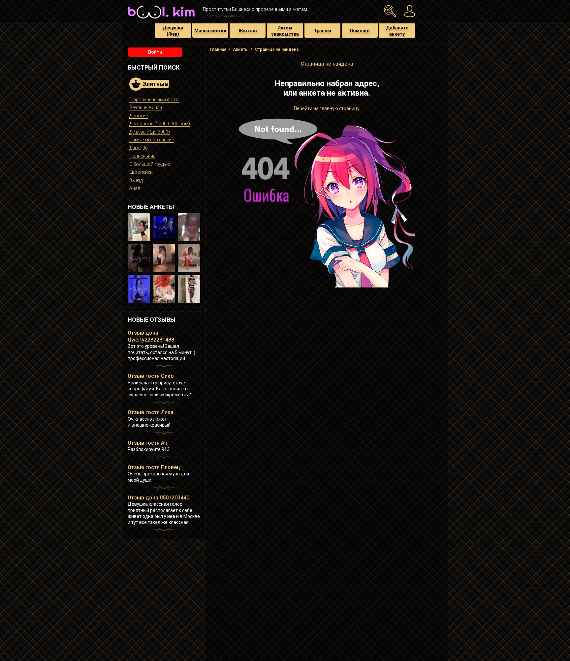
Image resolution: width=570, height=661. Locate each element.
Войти (155, 52)
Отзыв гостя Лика (151, 412)
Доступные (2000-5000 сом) (159, 123)
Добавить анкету (397, 30)
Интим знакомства (285, 30)
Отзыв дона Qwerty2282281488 (151, 336)
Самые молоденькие (151, 139)
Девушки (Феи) (173, 30)
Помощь (359, 30)
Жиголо (247, 30)
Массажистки (210, 30)
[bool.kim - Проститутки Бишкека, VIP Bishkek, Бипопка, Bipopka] (161, 19)
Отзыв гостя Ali (147, 443)
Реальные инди (145, 107)
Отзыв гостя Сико (151, 376)
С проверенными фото (154, 99)
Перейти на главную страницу (327, 108)
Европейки (141, 172)
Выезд (135, 180)
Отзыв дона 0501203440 (158, 498)
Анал (134, 188)
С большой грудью (149, 164)
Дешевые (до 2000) (149, 132)
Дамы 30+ (139, 148)
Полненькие (142, 156)
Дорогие (138, 115)
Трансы (322, 30)
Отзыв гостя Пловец (154, 467)
